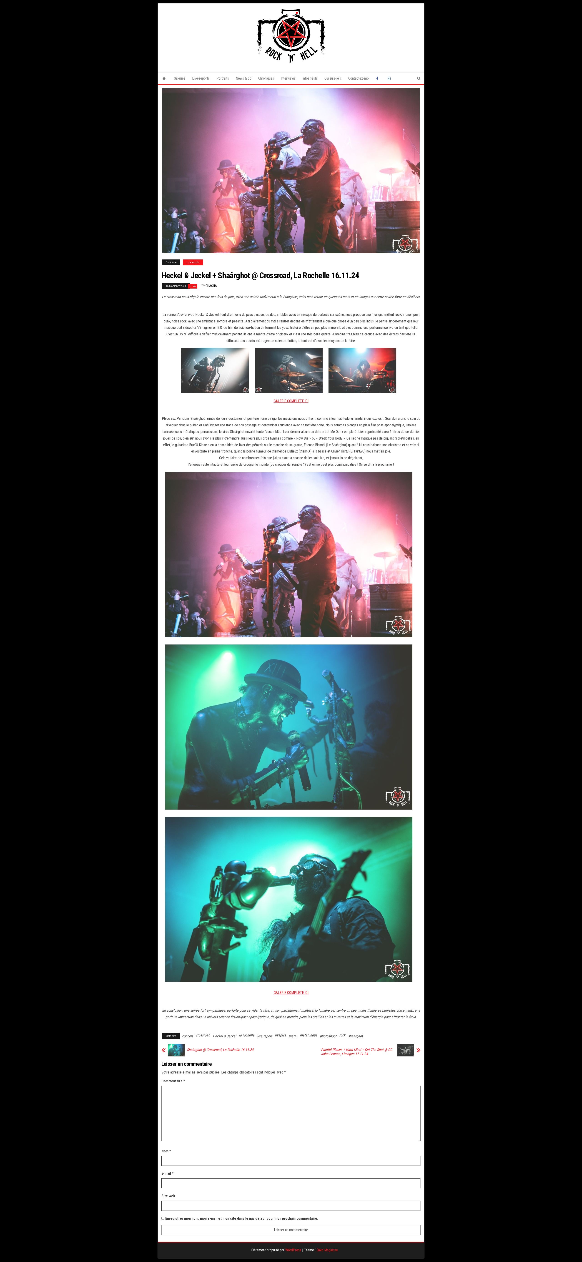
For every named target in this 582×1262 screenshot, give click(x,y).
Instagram (390, 78)
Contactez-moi (358, 78)
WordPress (293, 1250)
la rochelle (246, 1035)
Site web (168, 1196)
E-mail (167, 1173)
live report (264, 1036)
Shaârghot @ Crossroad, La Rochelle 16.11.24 (220, 1050)
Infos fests (310, 78)
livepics (280, 1035)
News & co (243, 78)
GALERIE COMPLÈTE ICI (291, 401)
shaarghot (355, 1036)
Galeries (179, 78)
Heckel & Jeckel (224, 1036)
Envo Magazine (327, 1250)
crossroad (203, 1035)
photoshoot (328, 1036)
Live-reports (201, 78)
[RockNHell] (164, 78)
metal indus (308, 1035)
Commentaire (173, 1081)
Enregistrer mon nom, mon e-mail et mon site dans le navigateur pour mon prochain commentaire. (241, 1218)
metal (293, 1036)
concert (187, 1036)
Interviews (288, 78)
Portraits (222, 78)
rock (342, 1035)
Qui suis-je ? (332, 78)
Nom (166, 1151)
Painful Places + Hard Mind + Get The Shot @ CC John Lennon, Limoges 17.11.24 (356, 1052)
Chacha (211, 286)
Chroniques (266, 78)
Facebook (378, 78)
